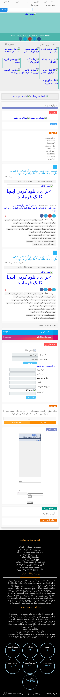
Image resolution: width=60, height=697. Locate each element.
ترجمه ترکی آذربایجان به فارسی (44, 229)
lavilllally (51, 148)
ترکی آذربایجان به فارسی (47, 223)
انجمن (36, 2)
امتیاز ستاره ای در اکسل (30, 554)
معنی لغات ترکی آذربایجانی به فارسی (43, 238)
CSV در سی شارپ (30, 629)
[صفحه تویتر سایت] (25, 39)
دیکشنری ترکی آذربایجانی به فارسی (25, 223)
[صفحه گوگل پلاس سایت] (30, 39)
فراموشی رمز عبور (46, 366)
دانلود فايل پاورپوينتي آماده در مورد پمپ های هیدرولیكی (30, 595)
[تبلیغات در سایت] (39, 96)
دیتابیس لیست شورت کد (30, 567)
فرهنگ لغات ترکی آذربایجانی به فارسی (42, 232)
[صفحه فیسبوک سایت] (39, 39)
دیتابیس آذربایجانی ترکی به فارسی (44, 244)
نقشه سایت (50, 5)
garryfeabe (50, 151)
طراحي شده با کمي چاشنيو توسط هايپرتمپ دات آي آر (30, 693)
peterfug (51, 159)
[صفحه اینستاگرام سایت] (20, 39)
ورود (27, 2)
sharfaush (51, 154)
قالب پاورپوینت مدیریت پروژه (30, 569)
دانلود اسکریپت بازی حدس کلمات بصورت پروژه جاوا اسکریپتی (28, 586)
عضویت (17, 2)
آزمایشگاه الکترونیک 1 (30, 557)
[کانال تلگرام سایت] (34, 39)
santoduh (51, 141)
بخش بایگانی (8, 44)
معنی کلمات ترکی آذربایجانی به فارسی (19, 229)
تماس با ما (35, 5)
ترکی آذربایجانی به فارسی (13, 220)
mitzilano (51, 156)
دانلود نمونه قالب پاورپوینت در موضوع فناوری (30, 619)
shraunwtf (50, 143)
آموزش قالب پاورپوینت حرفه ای (30, 564)
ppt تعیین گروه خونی (30, 559)
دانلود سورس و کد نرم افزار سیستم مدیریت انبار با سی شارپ (28, 617)
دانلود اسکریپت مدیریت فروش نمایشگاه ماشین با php (30, 598)
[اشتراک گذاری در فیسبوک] (42, 216)
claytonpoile (50, 146)
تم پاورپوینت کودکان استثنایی (30, 550)
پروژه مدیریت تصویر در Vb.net (30, 552)
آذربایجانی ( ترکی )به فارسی (33, 220)
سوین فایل (41, 181)
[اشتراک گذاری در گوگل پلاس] (50, 216)
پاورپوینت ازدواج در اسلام (30, 547)
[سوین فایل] (30, 14)
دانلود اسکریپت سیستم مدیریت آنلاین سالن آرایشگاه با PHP (29, 583)
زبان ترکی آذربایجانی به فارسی (45, 226)
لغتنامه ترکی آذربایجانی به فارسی (22, 226)
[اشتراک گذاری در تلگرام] (46, 216)
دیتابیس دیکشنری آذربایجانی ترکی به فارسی (40, 241)
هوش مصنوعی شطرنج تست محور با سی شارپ (30, 603)
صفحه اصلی (49, 2)
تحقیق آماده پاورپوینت (30, 627)
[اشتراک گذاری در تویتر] (54, 216)
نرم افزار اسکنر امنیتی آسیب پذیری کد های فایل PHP (30, 591)
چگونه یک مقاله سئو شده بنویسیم (30, 631)
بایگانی (6, 2)
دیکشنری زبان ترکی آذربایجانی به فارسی (42, 235)
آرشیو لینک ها (49, 514)
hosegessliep (50, 138)
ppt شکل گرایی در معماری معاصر (30, 562)
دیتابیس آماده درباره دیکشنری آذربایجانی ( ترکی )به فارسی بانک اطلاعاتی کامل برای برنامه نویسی (30, 207)
